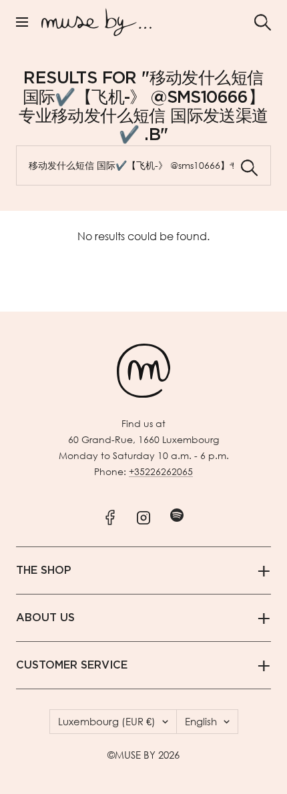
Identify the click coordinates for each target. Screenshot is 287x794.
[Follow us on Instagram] (144, 514)
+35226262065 (161, 471)
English (201, 721)
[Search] (262, 22)
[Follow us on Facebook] (110, 514)
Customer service (71, 665)
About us (45, 618)
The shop (43, 570)
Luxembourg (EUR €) (107, 721)
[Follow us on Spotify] (177, 514)
